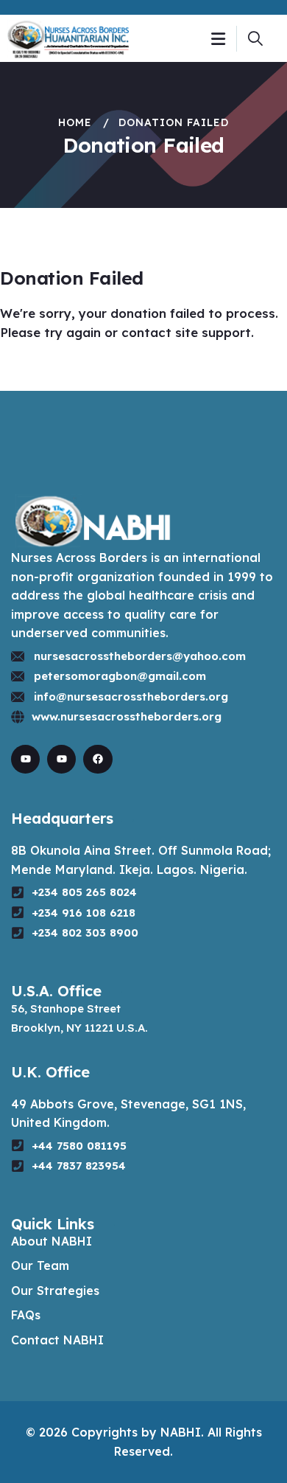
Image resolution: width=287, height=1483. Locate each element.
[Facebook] (97, 759)
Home (75, 122)
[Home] (68, 37)
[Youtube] (25, 759)
